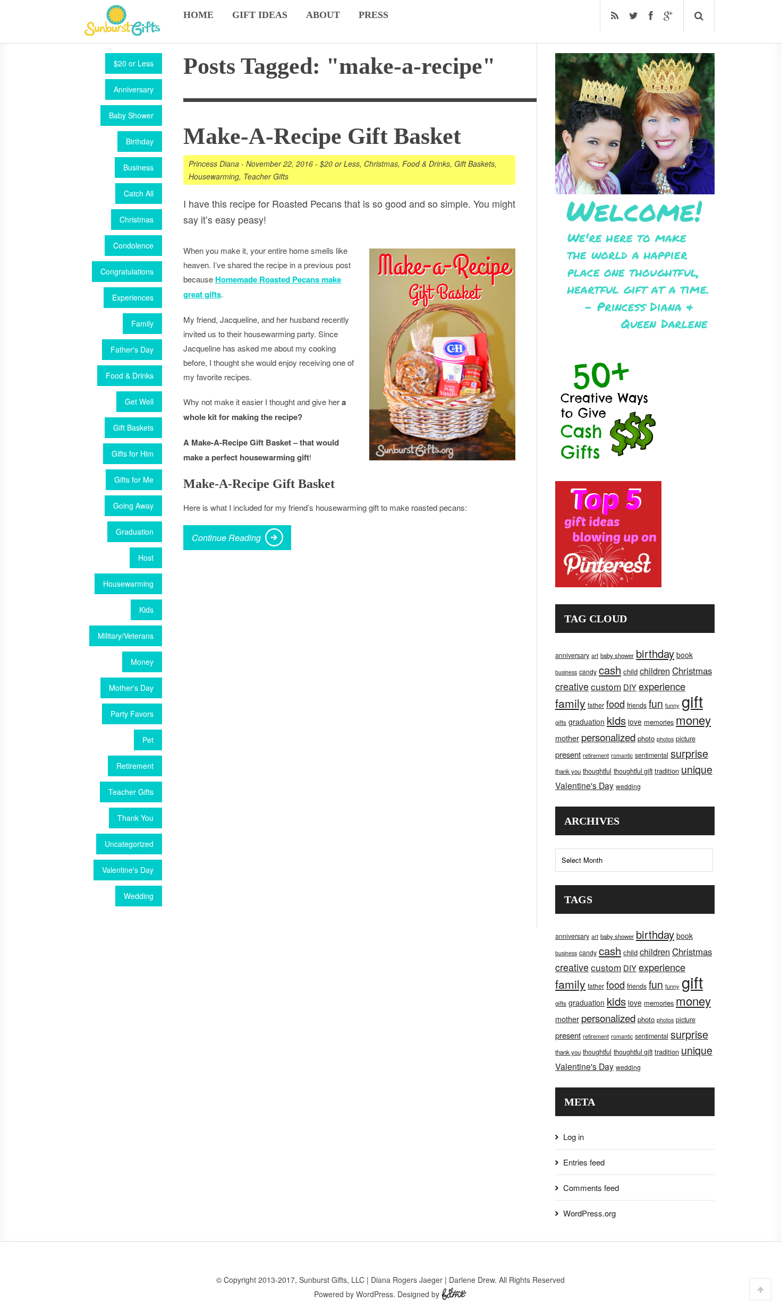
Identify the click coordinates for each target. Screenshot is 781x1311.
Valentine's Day (128, 869)
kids (616, 720)
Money (142, 661)
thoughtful (597, 771)
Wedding (139, 895)
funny (672, 705)
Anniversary (134, 89)
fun (656, 703)
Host (146, 557)
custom (606, 686)
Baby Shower (131, 115)
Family (142, 323)
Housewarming (128, 583)
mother (567, 738)
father (596, 704)
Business (138, 167)
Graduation (135, 531)
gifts (560, 722)
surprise (689, 753)
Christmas (137, 219)
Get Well (139, 401)
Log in (573, 1136)
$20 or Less (134, 63)
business (566, 672)
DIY (629, 686)
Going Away (133, 505)
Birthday (140, 141)
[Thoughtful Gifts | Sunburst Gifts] (122, 32)
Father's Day (132, 349)
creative (572, 686)
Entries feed (584, 1162)
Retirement (135, 765)
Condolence (133, 245)
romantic (622, 755)
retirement (596, 755)
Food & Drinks (130, 375)
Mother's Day (131, 687)
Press (373, 15)
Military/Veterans (126, 635)
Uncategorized (129, 843)
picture (685, 738)
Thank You (135, 817)
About (323, 15)
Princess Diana (214, 163)
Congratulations (127, 271)
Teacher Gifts (131, 791)
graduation (586, 721)
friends (637, 705)
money (693, 719)
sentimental (651, 755)
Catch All (139, 193)
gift (692, 701)
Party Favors (132, 713)
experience (662, 686)
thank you (568, 771)
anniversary (572, 655)
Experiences (133, 297)
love (635, 721)
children (655, 670)
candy (588, 671)
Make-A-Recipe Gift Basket (322, 136)
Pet (148, 739)
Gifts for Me (134, 479)
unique (696, 769)
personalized (608, 737)
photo (646, 738)
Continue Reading (226, 538)
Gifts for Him (133, 453)
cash (610, 670)
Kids (146, 609)
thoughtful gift (633, 771)
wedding (628, 786)
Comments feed (591, 1187)
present (568, 754)
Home (198, 15)
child (630, 671)
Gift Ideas (259, 15)
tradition (667, 771)
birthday (655, 653)
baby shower (617, 655)
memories (659, 722)
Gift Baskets (133, 427)
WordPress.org (589, 1213)
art (594, 655)
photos (665, 739)
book (684, 654)
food (615, 703)
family (570, 703)
